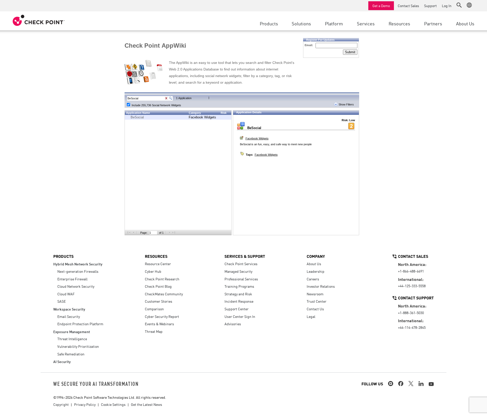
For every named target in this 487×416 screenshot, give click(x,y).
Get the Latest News (146, 404)
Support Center (236, 308)
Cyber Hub (153, 271)
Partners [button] (433, 23)
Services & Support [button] (244, 256)
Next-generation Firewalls (77, 271)
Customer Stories (158, 301)
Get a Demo (381, 5)
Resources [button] (399, 23)
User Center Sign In (239, 316)
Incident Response (238, 301)
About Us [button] (465, 23)
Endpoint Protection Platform (80, 323)
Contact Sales (408, 5)
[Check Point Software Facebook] (400, 383)
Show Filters (346, 104)
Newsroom (315, 293)
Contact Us (315, 308)
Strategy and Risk (238, 293)
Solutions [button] (301, 23)
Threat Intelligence (72, 338)
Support (430, 5)
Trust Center (316, 301)
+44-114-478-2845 (412, 327)
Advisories (232, 323)
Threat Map (154, 331)
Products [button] (269, 23)
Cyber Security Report (162, 316)
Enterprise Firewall (72, 278)
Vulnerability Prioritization (78, 346)
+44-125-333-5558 (412, 285)
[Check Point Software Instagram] (390, 383)
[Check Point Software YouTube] (431, 384)
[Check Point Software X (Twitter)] (410, 383)
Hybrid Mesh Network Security (77, 263)
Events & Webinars (159, 323)
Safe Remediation (70, 353)
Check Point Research (162, 278)
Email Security (68, 316)
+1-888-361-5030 (411, 312)
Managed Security (238, 271)
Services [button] (366, 23)
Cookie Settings (113, 404)
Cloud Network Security (75, 286)
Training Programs (239, 286)
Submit (350, 52)
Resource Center (158, 263)
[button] (459, 5)
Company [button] (316, 256)
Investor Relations (321, 286)
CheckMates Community (164, 293)
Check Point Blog (158, 286)
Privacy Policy (85, 404)
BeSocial (137, 117)
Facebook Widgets (202, 117)
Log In (446, 5)
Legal (311, 316)
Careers (313, 278)
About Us (314, 263)
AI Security (62, 361)
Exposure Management (71, 331)
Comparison (154, 308)
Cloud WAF (66, 293)
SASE (61, 301)
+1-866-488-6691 (411, 271)
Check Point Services (240, 263)
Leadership (315, 271)
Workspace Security (69, 308)
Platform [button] (334, 23)
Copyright (61, 404)
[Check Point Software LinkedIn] (421, 383)
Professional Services (241, 278)
